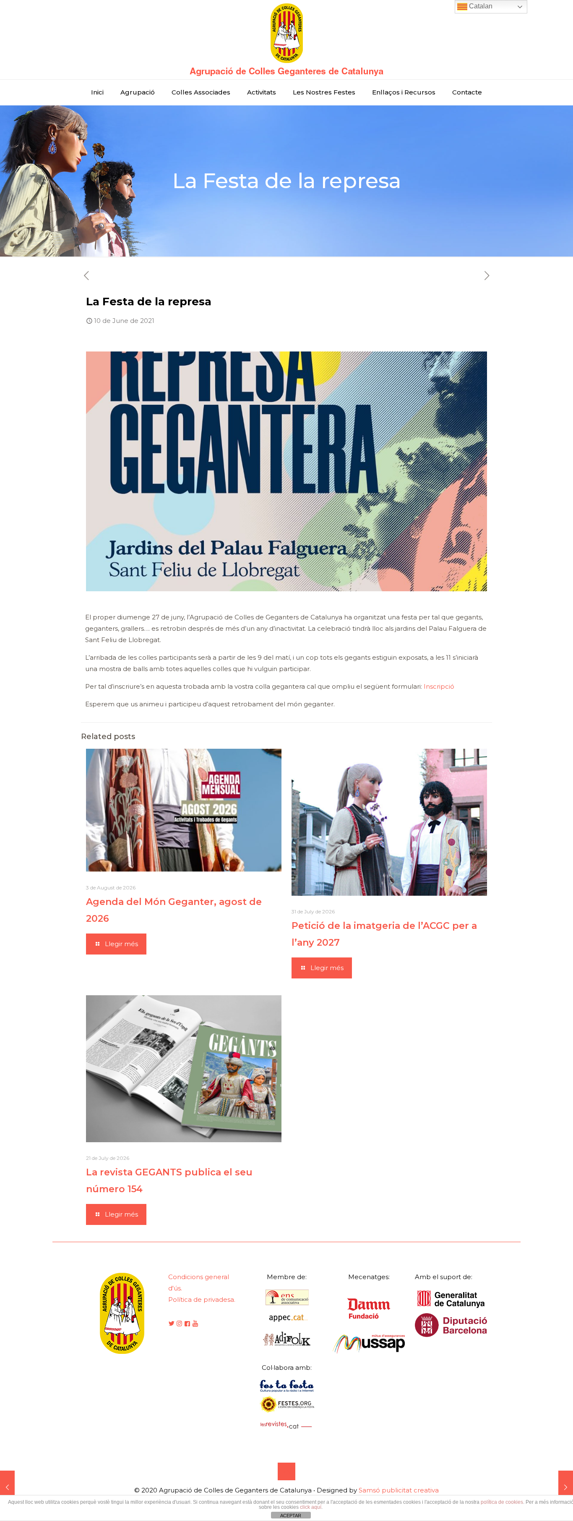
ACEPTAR (290, 1515)
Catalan (479, 6)
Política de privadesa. (201, 1299)
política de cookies (502, 1502)
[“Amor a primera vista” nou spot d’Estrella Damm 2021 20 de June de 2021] (565, 1487)
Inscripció (439, 686)
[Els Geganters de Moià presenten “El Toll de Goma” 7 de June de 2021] (7, 1487)
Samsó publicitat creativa (399, 1490)
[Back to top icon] (286, 1471)
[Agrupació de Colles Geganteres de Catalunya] (286, 39)
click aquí (310, 1507)
